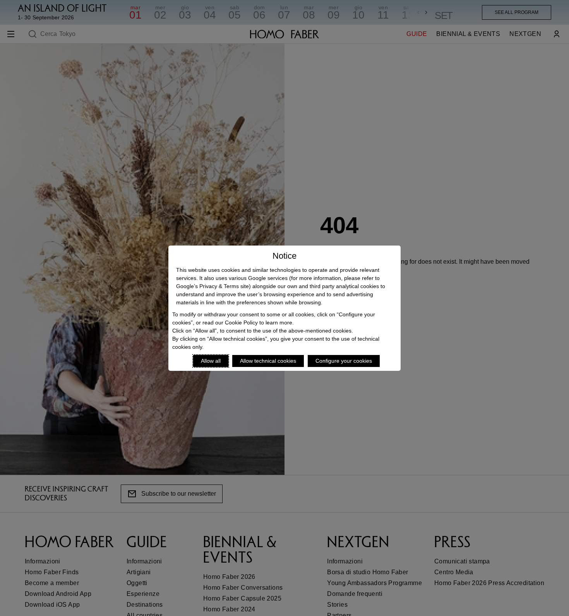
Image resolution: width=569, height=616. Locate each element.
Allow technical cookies (268, 361)
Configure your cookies (343, 361)
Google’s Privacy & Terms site (212, 286)
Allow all (211, 361)
